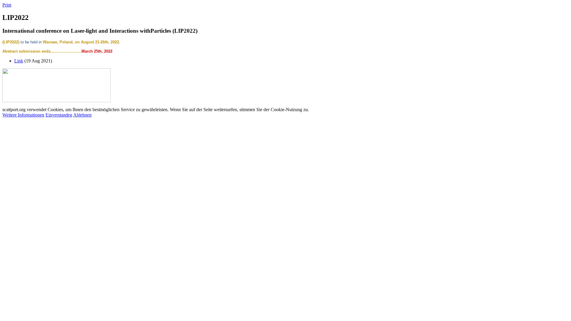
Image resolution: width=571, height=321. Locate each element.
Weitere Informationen (23, 114)
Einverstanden (59, 114)
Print (6, 4)
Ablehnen (82, 114)
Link (18, 60)
